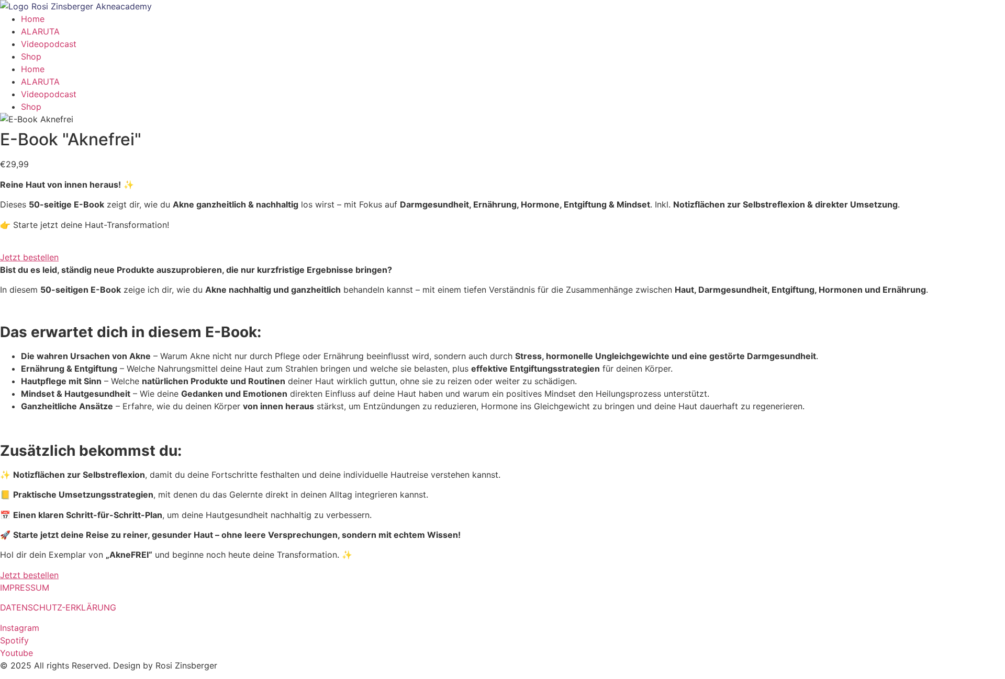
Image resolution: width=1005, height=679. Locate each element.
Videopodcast (48, 44)
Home (32, 19)
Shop (31, 56)
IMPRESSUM (24, 587)
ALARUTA (40, 31)
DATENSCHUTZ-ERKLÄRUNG (58, 607)
